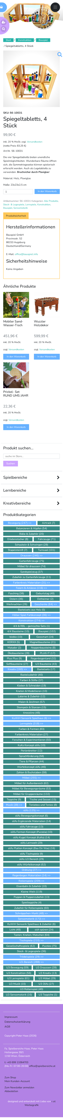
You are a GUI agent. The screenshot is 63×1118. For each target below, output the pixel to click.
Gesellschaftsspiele (20, 946)
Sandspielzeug (31, 572)
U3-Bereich (29, 962)
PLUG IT (47, 653)
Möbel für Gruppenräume (31, 794)
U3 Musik (17, 984)
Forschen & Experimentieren (31, 740)
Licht (15, 929)
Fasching (16, 593)
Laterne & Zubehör (31, 696)
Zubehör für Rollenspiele (31, 908)
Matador (14, 647)
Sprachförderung (31, 756)
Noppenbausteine (43, 647)
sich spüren (44, 929)
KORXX (13, 642)
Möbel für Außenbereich (31, 783)
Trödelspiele (30, 957)
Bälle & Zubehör (31, 534)
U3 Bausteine (46, 664)
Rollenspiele (30, 881)
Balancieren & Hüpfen (31, 528)
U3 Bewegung (17, 967)
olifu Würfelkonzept (31, 864)
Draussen (30, 555)
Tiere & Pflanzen (31, 761)
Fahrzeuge (47, 539)
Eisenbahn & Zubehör (31, 886)
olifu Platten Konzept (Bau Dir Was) (31, 848)
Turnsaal (46, 550)
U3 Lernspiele (18, 978)
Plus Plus (14, 658)
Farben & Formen (31, 729)
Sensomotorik (20, 207)
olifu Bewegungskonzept (31, 815)
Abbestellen (11, 1091)
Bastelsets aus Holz (31, 610)
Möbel (29, 778)
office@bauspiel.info (26, 254)
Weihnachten (16, 604)
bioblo (16, 637)
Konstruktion (24, 40)
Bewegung (18, 523)
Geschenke (44, 604)
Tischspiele (29, 940)
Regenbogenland (43, 658)
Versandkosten (34, 141)
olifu (29, 810)
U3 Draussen (46, 967)
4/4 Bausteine (18, 631)
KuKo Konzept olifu (31, 745)
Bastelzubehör (31, 675)
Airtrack (48, 523)
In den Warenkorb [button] (16, 356)
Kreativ (15, 669)
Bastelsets (46, 669)
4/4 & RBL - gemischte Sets (31, 626)
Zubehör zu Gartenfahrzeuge (31, 577)
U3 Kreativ (48, 973)
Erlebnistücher (17, 539)
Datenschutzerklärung (17, 1022)
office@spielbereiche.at (42, 1066)
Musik (12, 805)
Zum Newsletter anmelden (19, 1087)
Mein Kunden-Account (17, 1081)
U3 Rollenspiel (31, 989)
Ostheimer (45, 599)
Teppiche (14, 799)
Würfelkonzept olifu (31, 767)
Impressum (11, 1017)
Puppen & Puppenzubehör (31, 897)
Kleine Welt (31, 891)
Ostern (16, 599)
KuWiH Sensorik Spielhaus (29, 718)
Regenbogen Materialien (29, 875)
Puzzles (49, 946)
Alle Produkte (51, 201)
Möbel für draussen (31, 566)
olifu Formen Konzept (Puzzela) (31, 832)
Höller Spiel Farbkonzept (29, 615)
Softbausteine (17, 664)
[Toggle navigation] (55, 7)
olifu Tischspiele (31, 854)
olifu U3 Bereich (31, 859)
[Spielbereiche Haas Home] (42, 18)
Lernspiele (30, 204)
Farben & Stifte (31, 680)
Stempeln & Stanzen (31, 707)
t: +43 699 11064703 (16, 1062)
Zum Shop (10, 1077)
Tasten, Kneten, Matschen (31, 935)
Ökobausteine (18, 653)
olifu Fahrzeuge (31, 826)
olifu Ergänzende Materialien (31, 821)
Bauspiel (43, 40)
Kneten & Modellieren (31, 691)
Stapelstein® (17, 550)
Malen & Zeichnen (31, 702)
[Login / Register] (4, 22)
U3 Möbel (47, 978)
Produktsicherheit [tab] (16, 215)
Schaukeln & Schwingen (31, 544)
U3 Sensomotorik (19, 994)
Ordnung (29, 870)
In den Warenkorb (47, 191)
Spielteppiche (32, 902)
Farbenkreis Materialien (29, 582)
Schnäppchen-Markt (29, 913)
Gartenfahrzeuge (31, 561)
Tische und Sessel (43, 799)
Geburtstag (45, 593)
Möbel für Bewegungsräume (31, 788)
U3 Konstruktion (18, 973)
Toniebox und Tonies (43, 805)
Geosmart (44, 637)
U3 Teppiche (48, 994)
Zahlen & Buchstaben (31, 772)
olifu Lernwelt (31, 843)
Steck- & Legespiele (13, 204)
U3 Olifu (46, 984)
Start (8, 40)
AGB (7, 1026)
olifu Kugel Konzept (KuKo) (31, 837)
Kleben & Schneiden (31, 685)
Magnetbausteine (43, 642)
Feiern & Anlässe (29, 588)
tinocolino (31, 713)
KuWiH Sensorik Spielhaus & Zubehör (31, 924)
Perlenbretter (31, 750)
